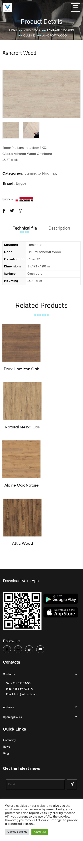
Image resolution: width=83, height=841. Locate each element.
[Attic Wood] (22, 517)
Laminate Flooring (60, 30)
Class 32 (29, 35)
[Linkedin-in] (18, 649)
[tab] (25, 228)
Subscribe (72, 784)
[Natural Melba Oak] (22, 401)
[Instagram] (29, 649)
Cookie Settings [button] (17, 832)
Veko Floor (32, 30)
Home (13, 30)
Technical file (25, 228)
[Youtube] (40, 649)
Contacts (9, 674)
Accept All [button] (40, 832)
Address (8, 707)
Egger (21, 183)
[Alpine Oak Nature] (21, 459)
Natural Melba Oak (22, 427)
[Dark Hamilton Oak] (21, 343)
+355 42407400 (21, 683)
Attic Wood (22, 544)
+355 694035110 (23, 688)
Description (59, 228)
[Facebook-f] (7, 649)
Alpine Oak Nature (21, 486)
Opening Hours (12, 717)
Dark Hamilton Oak (21, 369)
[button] (41, 674)
